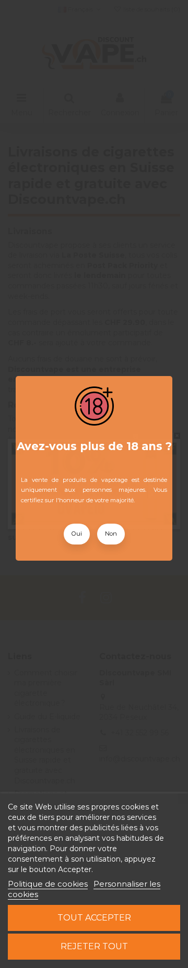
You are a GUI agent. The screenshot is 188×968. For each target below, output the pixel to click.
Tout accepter (94, 918)
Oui (77, 533)
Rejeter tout (94, 946)
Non (111, 533)
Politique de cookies (48, 884)
